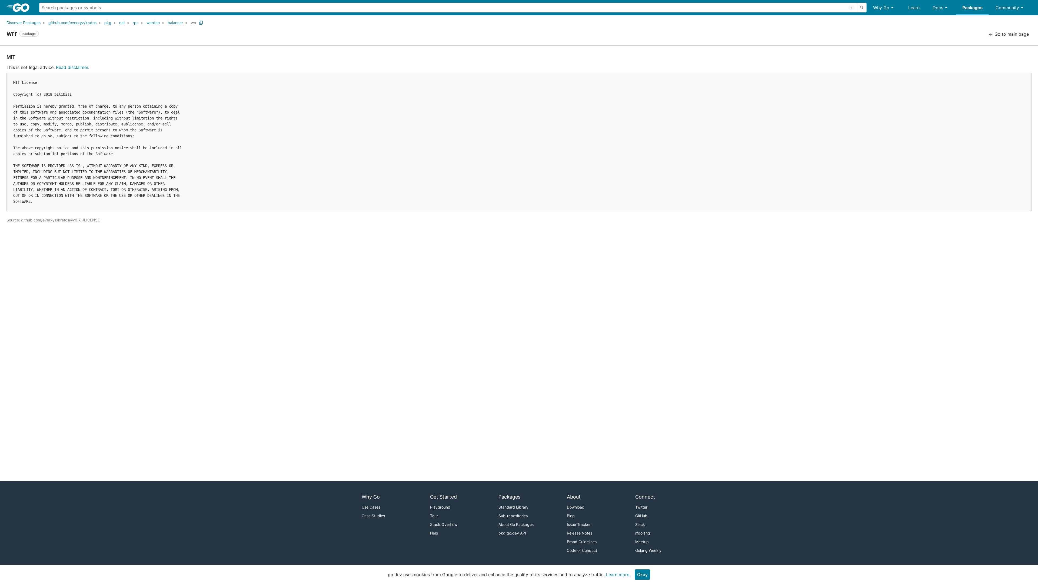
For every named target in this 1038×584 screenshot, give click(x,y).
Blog (571, 515)
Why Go (881, 7)
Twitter (641, 507)
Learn (914, 7)
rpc (136, 22)
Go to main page (1011, 34)
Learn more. (618, 574)
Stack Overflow (443, 524)
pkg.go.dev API (512, 533)
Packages (972, 7)
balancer (175, 22)
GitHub (641, 515)
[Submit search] (862, 7)
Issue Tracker (579, 524)
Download (575, 507)
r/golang (642, 533)
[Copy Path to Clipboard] (201, 22)
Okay (642, 574)
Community (1007, 7)
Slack (640, 524)
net (122, 22)
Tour (434, 515)
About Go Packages (516, 524)
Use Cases (371, 507)
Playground (440, 507)
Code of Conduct (582, 550)
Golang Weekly (648, 550)
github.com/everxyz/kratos (72, 22)
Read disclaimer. (72, 67)
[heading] (22, 7)
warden (153, 22)
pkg (107, 22)
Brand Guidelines (582, 541)
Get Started (443, 497)
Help (434, 533)
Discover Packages (23, 22)
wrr (194, 22)
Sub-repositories (513, 515)
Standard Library (513, 507)
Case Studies (373, 515)
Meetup (642, 541)
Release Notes (579, 533)
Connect (645, 497)
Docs (938, 7)
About (574, 497)
